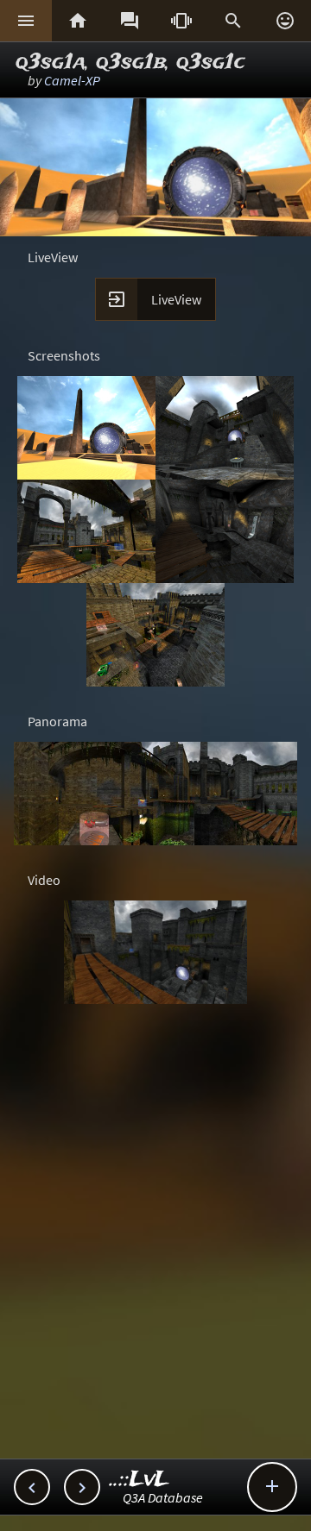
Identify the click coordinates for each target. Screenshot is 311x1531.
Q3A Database (163, 1497)
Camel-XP (72, 80)
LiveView (176, 299)
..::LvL (139, 1480)
